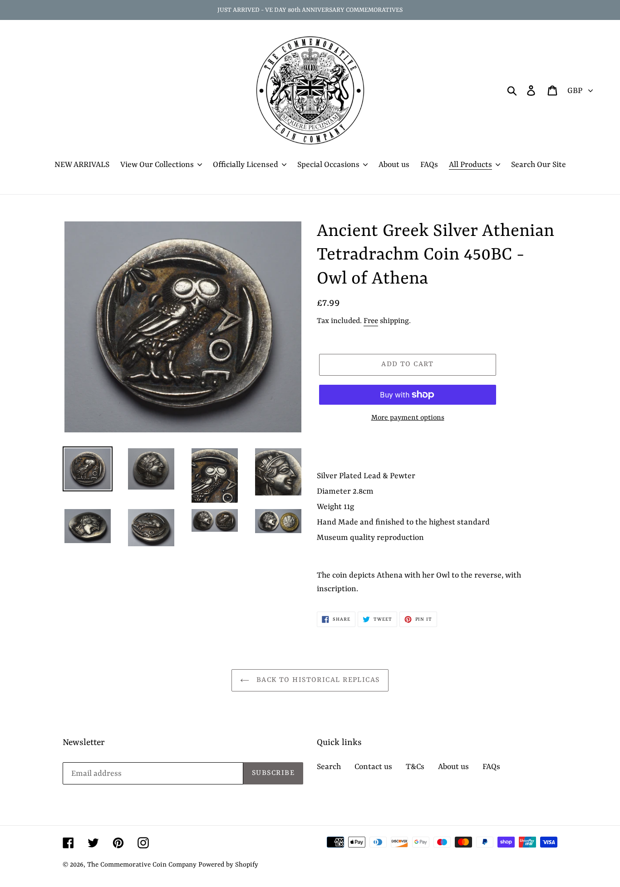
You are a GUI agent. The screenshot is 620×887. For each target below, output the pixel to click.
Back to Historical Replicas (316, 680)
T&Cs (415, 766)
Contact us (373, 766)
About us (453, 766)
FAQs (491, 766)
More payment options (407, 418)
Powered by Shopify (228, 865)
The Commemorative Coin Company (142, 865)
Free (371, 321)
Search (329, 766)
